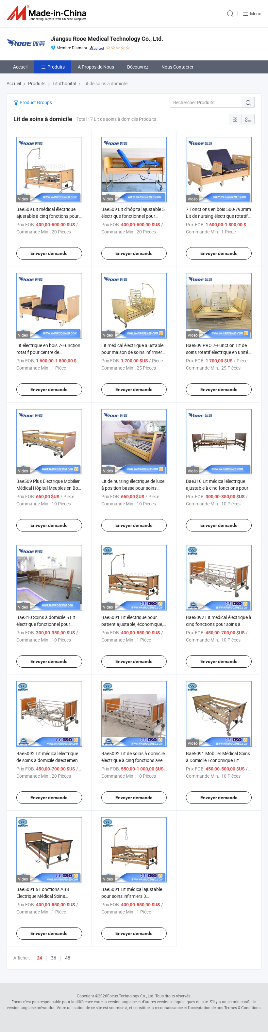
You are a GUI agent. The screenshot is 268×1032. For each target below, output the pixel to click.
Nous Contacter (177, 67)
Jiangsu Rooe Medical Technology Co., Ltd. (107, 38)
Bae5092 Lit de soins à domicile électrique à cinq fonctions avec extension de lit (133, 760)
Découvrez (137, 67)
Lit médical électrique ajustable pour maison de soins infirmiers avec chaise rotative (132, 352)
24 (39, 958)
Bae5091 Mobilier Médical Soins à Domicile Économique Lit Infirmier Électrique (218, 760)
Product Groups (35, 102)
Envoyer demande (49, 253)
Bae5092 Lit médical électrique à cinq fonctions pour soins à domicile (218, 624)
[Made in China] (48, 13)
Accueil (20, 67)
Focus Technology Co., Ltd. (130, 995)
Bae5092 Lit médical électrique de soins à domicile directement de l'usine (47, 760)
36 (53, 958)
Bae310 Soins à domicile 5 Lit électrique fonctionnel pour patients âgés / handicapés (45, 624)
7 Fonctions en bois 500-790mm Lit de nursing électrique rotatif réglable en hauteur (218, 216)
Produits (56, 67)
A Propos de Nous (96, 67)
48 (67, 958)
